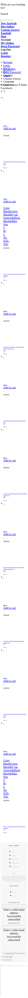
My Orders (7, 43)
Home (6, 75)
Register (6, 56)
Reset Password (10, 46)
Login (4, 52)
